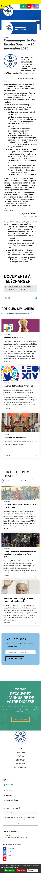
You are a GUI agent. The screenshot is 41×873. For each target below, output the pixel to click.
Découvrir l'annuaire (20, 719)
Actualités (7, 37)
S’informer (20, 760)
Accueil (20, 749)
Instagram (11, 855)
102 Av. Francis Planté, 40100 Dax (16, 837)
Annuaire (9, 785)
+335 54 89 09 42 (13, 835)
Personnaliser (32, 870)
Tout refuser (21, 870)
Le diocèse (20, 753)
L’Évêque (20, 756)
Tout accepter (9, 870)
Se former (20, 764)
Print (6, 298)
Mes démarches (20, 767)
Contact (9, 790)
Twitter (36, 298)
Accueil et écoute (13, 800)
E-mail (9, 298)
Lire (36, 361)
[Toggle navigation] (37, 22)
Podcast (5, 6)
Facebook (33, 298)
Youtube (11, 859)
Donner (9, 795)
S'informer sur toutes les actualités (17, 313)
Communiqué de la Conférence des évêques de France (19, 288)
